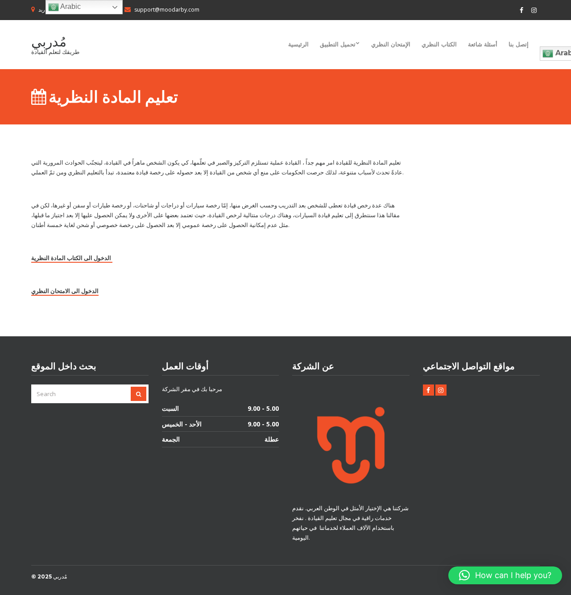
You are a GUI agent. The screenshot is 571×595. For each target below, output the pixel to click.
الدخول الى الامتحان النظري (65, 291)
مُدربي (48, 41)
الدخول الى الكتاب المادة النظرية (71, 258)
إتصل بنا (519, 44)
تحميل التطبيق (338, 44)
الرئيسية (298, 44)
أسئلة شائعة (482, 44)
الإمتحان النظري (390, 44)
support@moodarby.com (166, 9)
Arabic (70, 6)
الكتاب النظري (439, 44)
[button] (505, 575)
